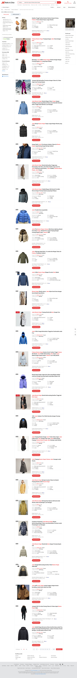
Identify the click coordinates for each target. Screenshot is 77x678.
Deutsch (31, 665)
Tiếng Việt (72, 665)
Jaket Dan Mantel (68, 46)
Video (17, 17)
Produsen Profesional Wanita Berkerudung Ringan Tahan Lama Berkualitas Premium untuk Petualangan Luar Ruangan (47, 523)
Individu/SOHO (6, 49)
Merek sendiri (6, 57)
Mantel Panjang (54, 657)
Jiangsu (5, 69)
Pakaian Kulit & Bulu (31, 657)
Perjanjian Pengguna (28, 664)
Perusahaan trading (7, 43)
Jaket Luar (67, 59)
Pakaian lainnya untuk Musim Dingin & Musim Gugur (7, 29)
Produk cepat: (19, 4)
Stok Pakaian (53, 655)
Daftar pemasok (16, 14)
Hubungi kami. (6, 76)
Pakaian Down (68, 57)
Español (28, 665)
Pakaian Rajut (18, 657)
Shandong (5, 67)
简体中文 (12, 665)
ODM (4, 55)
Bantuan (58, 7)
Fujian (4, 63)
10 (21, 649)
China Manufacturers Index (36, 668)
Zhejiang (5, 64)
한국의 (49, 665)
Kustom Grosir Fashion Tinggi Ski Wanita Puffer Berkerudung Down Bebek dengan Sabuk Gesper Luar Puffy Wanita (47, 354)
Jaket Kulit (67, 61)
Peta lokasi (52, 664)
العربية (53, 665)
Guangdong (5, 66)
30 (23, 649)
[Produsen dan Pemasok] (7, 2)
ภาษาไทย (64, 665)
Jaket (16, 658)
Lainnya (4, 48)
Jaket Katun (53, 4)
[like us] (60, 664)
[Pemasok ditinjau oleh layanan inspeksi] (7, 37)
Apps (64, 7)
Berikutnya (59, 649)
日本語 (20, 665)
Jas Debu (39, 4)
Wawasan (56, 664)
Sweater (16, 655)
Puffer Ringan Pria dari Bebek (45, 272)
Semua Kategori (6, 7)
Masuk (74, 3)
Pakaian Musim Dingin (26, 4)
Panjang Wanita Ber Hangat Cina (46, 312)
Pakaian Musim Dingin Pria (8, 23)
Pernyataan (22, 664)
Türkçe (68, 665)
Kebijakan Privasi (36, 664)
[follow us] (62, 664)
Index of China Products (46, 668)
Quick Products (28, 668)
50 (26, 649)
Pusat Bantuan (16, 664)
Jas (39, 655)
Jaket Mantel (67, 44)
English (8, 665)
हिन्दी (60, 665)
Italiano (40, 665)
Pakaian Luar (29, 658)
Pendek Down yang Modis (39, 210)
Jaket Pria (67, 48)
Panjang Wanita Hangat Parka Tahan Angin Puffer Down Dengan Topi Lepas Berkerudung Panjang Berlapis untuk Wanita (47, 438)
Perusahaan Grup (6, 46)
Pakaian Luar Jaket (34, 4)
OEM (4, 54)
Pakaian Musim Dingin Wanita (7, 26)
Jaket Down (67, 55)
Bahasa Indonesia (38, 666)
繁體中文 (16, 665)
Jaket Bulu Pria (7, 19)
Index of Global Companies (55, 668)
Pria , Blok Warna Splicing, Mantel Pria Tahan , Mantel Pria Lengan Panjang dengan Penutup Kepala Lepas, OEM (47, 230)
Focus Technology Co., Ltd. (35, 670)
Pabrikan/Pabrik (6, 45)
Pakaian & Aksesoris (43, 657)
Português (36, 665)
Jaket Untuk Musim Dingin (70, 53)
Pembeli (52, 7)
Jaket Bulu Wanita (7, 21)
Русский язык (45, 665)
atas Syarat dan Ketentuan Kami (40, 673)
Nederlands (57, 665)
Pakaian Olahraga (30, 655)
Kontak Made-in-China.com (44, 664)
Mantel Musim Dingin (69, 50)
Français (23, 665)
